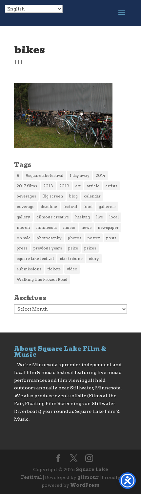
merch (23, 227)
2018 (48, 185)
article (93, 185)
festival (70, 206)
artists (111, 185)
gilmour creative (52, 216)
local (114, 216)
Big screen (52, 196)
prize (73, 248)
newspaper (108, 227)
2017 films (27, 185)
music (69, 227)
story (94, 258)
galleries (107, 206)
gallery (23, 216)
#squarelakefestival (44, 175)
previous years (47, 248)
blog (73, 196)
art (78, 185)
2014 (100, 175)
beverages (26, 196)
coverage (25, 206)
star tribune (71, 258)
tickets (54, 268)
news (86, 227)
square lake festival (35, 258)
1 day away (80, 175)
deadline (49, 206)
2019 (64, 185)
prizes (90, 248)
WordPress (84, 485)
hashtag (82, 216)
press (22, 248)
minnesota (46, 227)
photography (49, 237)
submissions (29, 268)
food (87, 206)
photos (74, 237)
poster (94, 237)
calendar (92, 196)
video (72, 268)
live (99, 216)
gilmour (88, 477)
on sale (23, 237)
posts (111, 237)
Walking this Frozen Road (42, 279)
